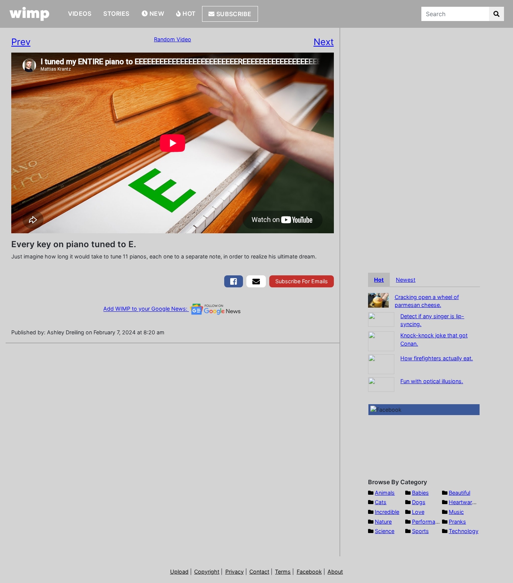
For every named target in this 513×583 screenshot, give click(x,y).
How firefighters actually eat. (436, 358)
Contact (259, 571)
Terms (283, 571)
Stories (116, 13)
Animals (385, 492)
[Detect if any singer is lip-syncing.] (381, 319)
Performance (428, 521)
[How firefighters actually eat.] (381, 363)
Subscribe (233, 14)
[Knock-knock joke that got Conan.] (381, 340)
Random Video (172, 39)
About (335, 571)
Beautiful (459, 492)
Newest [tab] (405, 279)
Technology (463, 531)
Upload (179, 571)
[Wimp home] (29, 13)
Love (418, 512)
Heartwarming (466, 502)
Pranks (457, 521)
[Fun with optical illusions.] (381, 384)
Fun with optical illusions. (431, 381)
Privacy (234, 571)
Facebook (309, 571)
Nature (383, 521)
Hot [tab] (379, 279)
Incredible (387, 512)
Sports (420, 531)
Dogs (418, 502)
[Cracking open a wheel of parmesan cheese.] (378, 299)
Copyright (206, 571)
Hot (188, 13)
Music (456, 512)
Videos (80, 13)
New (156, 13)
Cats (380, 502)
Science (384, 531)
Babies (420, 492)
